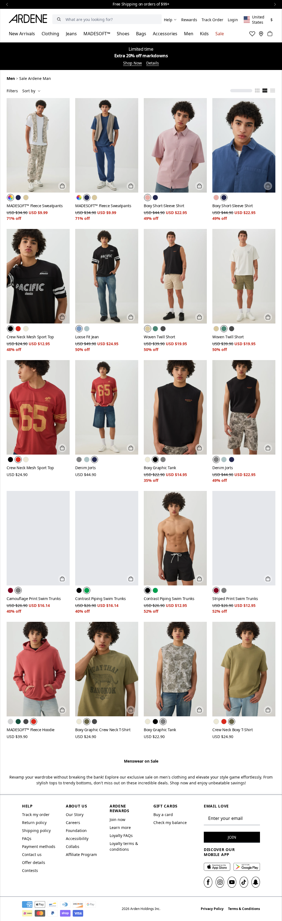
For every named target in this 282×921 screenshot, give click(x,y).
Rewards (189, 19)
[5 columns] (272, 91)
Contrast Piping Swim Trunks (100, 598)
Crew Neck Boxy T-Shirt (232, 729)
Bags (141, 34)
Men (188, 34)
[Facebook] (208, 882)
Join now (117, 819)
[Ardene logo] (29, 19)
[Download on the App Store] (217, 866)
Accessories (165, 34)
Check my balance (170, 822)
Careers (73, 822)
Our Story (74, 814)
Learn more (120, 827)
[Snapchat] (255, 882)
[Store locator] (261, 33)
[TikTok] (244, 882)
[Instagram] (220, 882)
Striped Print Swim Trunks (235, 598)
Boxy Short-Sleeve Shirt (164, 205)
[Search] (59, 19)
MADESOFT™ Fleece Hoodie (31, 729)
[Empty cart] (270, 33)
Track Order (212, 19)
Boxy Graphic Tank (160, 467)
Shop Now (132, 63)
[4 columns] (265, 91)
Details (152, 63)
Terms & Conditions (244, 908)
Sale (219, 34)
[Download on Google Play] (247, 866)
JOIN (232, 837)
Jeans (71, 34)
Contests (30, 870)
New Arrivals (22, 34)
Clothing (50, 34)
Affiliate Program (81, 854)
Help (168, 19)
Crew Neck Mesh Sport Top (30, 336)
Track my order (36, 814)
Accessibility (77, 838)
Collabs (72, 846)
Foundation (76, 830)
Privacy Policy (212, 908)
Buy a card (163, 814)
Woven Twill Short (159, 336)
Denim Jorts (85, 467)
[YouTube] (231, 882)
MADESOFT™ (96, 34)
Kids (204, 34)
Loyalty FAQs (121, 835)
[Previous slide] (7, 4)
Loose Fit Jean (87, 336)
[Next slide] (274, 4)
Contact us (32, 854)
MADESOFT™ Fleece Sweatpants (35, 205)
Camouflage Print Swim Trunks (34, 598)
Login (233, 19)
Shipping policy (36, 830)
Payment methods (38, 846)
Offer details (33, 862)
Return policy (34, 822)
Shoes (123, 34)
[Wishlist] (252, 33)
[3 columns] (257, 91)
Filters (12, 90)
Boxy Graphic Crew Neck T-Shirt (103, 729)
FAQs (26, 838)
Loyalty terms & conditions (124, 846)
